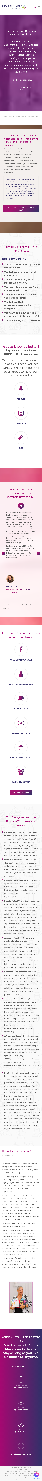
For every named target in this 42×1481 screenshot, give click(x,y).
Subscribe (35, 1471)
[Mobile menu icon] (39, 7)
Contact (17, 1469)
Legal (21, 1469)
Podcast (9, 1471)
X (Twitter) (20, 1471)
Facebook (14, 1471)
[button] (3, 553)
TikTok (24, 1471)
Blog (5, 1471)
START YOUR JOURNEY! (22, 80)
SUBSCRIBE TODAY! (22, 1366)
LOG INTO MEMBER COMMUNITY (22, 88)
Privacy (25, 1469)
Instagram (29, 1471)
